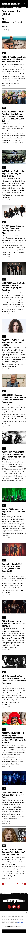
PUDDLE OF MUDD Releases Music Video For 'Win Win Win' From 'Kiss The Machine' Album (14, 59)
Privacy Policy (20, 922)
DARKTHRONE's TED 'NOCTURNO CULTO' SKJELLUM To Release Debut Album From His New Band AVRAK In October (13, 455)
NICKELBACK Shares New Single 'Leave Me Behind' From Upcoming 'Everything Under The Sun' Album (13, 286)
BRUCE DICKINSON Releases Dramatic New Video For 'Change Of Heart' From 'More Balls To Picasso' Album (14, 398)
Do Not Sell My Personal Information (14, 926)
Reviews (19, 22)
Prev (6, 884)
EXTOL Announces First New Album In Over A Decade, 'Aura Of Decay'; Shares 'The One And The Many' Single (14, 679)
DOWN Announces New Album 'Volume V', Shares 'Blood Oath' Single (13, 794)
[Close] (26, 912)
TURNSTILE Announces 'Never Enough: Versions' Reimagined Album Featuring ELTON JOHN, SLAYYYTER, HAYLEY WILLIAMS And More (13, 116)
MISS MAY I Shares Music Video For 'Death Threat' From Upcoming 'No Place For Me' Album (13, 229)
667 (18, 884)
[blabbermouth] (11, 4)
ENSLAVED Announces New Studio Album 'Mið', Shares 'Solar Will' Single (14, 623)
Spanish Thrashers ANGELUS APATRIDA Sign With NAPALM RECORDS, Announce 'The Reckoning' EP (12, 567)
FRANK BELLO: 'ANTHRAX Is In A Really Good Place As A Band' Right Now (13, 342)
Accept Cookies (14, 931)
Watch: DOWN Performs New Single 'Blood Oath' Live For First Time (13, 511)
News (7, 22)
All (3, 22)
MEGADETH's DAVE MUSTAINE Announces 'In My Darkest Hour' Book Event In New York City (13, 851)
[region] (14, 922)
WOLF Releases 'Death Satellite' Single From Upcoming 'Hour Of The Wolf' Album (13, 173)
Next (21, 884)
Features (12, 22)
